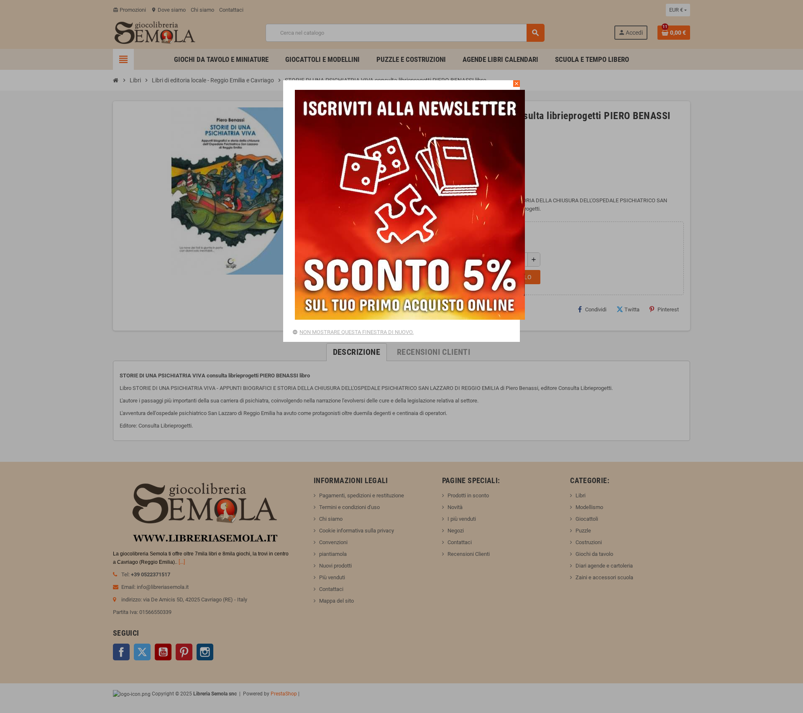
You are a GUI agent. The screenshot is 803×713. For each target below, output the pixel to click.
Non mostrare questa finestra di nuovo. (356, 332)
